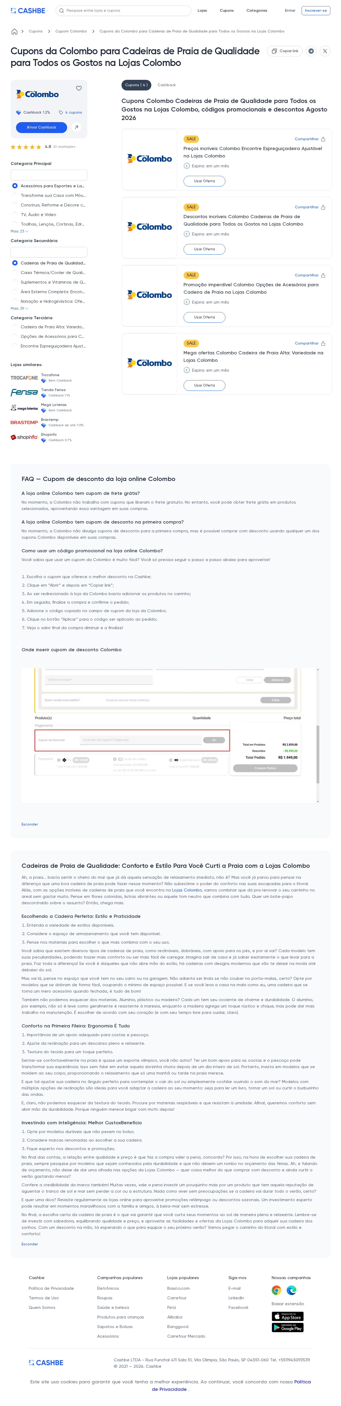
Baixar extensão (288, 1304)
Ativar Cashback (41, 127)
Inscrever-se (316, 11)
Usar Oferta (204, 181)
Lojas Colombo (187, 890)
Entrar (290, 11)
